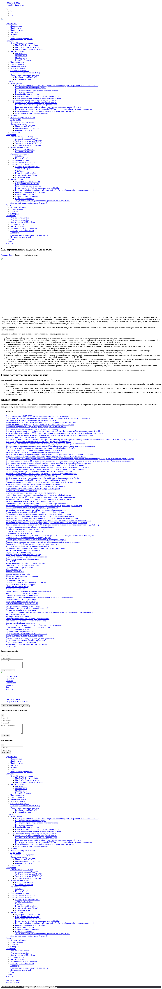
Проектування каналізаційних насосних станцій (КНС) (37, 96)
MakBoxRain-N (21, 56)
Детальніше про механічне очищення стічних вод (26, 621)
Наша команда (16, 26)
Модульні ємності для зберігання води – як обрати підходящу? (31, 493)
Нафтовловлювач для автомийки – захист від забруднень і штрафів (33, 489)
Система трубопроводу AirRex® (28, 145)
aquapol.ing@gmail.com (15, 5)
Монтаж (13, 115)
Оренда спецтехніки (18, 124)
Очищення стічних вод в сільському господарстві (26, 582)
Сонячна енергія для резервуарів (19, 533)
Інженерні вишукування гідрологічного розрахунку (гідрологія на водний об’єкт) (48, 107)
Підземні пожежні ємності (16, 580)
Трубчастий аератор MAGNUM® (28, 141)
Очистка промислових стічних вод (24, 75)
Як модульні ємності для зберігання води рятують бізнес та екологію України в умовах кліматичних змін (48, 521)
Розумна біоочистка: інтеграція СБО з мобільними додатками (31, 501)
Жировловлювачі (17, 64)
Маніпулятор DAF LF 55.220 (26, 126)
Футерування (15, 120)
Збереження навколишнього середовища (22, 576)
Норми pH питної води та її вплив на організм (24, 531)
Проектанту (10, 205)
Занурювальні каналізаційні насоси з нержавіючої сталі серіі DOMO (42, 201)
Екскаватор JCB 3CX (23, 130)
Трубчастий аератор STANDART (28, 143)
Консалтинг (15, 133)
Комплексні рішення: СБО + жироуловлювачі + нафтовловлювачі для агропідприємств (41, 497)
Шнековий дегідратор (24, 79)
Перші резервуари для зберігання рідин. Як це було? (27, 608)
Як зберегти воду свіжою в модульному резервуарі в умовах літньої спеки (36, 427)
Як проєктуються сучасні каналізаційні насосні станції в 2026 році (33, 420)
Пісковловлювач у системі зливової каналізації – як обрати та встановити (35, 486)
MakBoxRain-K (21, 58)
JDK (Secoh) (20, 156)
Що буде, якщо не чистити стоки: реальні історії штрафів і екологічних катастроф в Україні (42, 478)
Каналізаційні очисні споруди (27, 94)
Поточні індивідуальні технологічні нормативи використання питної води (45, 111)
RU (11, 11)
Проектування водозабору (25, 92)
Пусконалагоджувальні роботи (22, 118)
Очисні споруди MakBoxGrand (22, 222)
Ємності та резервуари (19, 71)
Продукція (10, 41)
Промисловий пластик (19, 147)
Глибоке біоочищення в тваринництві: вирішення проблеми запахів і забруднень (38, 495)
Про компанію (11, 24)
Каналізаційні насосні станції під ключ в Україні (25, 563)
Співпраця (14, 214)
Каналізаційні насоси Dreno (21, 165)
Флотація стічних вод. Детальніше (19, 617)
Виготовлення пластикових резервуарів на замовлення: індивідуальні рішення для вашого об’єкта (45, 444)
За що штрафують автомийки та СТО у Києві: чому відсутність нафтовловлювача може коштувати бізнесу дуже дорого (54, 433)
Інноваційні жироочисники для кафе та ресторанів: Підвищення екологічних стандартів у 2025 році (46, 523)
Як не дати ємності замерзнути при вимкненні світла (28, 546)
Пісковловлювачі (17, 62)
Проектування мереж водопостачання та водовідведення (38, 98)
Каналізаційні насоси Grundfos (22, 162)
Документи (15, 32)
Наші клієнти (15, 28)
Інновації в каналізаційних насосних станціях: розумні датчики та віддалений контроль (41, 474)
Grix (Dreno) (20, 171)
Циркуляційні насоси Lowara (27, 184)
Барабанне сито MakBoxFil (26, 77)
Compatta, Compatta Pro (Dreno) (27, 167)
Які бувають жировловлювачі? (18, 629)
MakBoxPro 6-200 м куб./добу (27, 47)
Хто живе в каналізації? (15, 614)
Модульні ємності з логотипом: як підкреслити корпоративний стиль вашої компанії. (40, 516)
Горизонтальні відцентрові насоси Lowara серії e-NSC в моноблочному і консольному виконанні (54, 190)
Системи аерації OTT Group (21, 137)
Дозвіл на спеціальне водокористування (31, 113)
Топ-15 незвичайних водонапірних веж (22, 604)
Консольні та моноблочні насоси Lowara (31, 192)
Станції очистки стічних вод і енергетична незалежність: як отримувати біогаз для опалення (43, 482)
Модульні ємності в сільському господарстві (24, 593)
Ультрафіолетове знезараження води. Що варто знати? (27, 619)
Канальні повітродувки (19, 160)
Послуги (9, 81)
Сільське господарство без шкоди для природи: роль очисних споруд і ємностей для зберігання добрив (47, 465)
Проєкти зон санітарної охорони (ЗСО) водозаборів (36, 105)
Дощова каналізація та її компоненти (20, 623)
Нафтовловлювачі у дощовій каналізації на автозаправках (29, 627)
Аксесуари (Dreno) (22, 177)
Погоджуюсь (28, 987)
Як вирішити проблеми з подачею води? (22, 602)
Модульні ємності (17, 69)
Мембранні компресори (20, 154)
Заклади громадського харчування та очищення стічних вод (30, 638)
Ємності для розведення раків (18, 574)
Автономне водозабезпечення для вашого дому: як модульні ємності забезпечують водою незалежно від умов (50, 535)
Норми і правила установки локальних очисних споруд (28, 591)
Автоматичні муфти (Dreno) (26, 175)
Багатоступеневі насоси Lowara (28, 186)
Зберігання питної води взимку (18, 553)
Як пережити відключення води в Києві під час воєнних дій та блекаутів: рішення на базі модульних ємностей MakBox (54, 431)
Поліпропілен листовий (25, 150)
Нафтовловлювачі (17, 51)
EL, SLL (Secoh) (21, 158)
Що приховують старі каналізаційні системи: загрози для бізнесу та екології (36, 480)
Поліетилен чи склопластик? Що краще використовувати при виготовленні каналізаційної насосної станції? (50, 612)
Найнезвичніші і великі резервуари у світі (22, 606)
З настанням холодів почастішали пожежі (22, 559)
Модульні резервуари (19, 224)
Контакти (9, 243)
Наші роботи (11, 216)
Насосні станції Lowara (24, 199)
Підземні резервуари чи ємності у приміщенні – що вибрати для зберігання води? (39, 514)
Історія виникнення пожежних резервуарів (23, 550)
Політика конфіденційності (21, 39)
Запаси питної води (14, 578)
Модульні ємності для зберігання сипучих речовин (26, 557)
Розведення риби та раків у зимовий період (23, 555)
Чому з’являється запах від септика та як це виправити (28, 437)
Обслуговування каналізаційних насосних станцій (26, 634)
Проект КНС (11, 561)
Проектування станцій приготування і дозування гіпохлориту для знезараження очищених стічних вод (57, 86)
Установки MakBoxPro (19, 220)
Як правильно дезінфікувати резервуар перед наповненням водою (32, 429)
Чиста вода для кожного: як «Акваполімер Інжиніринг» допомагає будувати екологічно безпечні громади (48, 463)
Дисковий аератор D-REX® (26, 139)
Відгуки (9, 241)
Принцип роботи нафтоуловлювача (20, 567)
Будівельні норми (17, 209)
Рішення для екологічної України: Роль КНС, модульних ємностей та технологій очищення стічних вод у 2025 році (52, 525)
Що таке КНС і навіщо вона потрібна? (21, 491)
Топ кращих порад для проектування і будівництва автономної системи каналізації (39, 597)
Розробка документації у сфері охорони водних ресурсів (33, 101)
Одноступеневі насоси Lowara (27, 182)
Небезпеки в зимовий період (17, 587)
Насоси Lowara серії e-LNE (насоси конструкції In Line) (37, 188)
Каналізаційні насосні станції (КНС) (25, 73)
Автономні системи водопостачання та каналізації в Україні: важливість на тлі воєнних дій (43, 542)
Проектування (16, 83)
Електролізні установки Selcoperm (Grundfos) (28, 203)
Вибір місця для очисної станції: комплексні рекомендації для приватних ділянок (38, 442)
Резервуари (14, 233)
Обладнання (11, 135)
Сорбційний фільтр (23, 60)
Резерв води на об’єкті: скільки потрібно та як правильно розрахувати (34, 450)
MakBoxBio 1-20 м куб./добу (26, 45)
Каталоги (14, 211)
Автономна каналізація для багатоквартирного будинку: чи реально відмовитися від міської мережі (46, 457)
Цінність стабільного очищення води (21, 599)
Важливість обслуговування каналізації (22, 595)
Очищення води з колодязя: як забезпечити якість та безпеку (30, 527)
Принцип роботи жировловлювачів (20, 631)
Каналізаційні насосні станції (22, 231)
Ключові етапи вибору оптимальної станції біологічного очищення (33, 484)
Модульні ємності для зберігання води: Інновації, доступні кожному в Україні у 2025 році (42, 518)
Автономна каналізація (15, 572)
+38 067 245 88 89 (13, 3)
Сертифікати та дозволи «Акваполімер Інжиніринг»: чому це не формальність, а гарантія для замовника (48, 418)
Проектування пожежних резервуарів (30, 88)
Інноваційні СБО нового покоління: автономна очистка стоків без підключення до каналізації (44, 506)
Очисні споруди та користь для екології (21, 642)
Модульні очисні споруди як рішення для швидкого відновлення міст (34, 452)
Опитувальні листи (18, 207)
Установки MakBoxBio (19, 218)
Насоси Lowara (16, 179)
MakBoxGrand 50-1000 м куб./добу (29, 49)
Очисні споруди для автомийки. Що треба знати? (26, 640)
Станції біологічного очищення (23, 43)
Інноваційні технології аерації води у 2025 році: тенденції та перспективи (36, 510)
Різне (12, 239)
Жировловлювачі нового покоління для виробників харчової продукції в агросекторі (40, 499)
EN (11, 15)
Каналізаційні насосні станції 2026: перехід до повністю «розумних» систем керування (41, 422)
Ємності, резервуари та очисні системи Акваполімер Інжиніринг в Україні (36, 540)
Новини (13, 34)
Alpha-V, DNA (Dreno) (24, 169)
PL (11, 13)
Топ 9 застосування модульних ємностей (22, 565)
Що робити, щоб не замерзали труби (20, 585)
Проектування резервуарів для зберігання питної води (37, 90)
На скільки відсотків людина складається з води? (25, 529)
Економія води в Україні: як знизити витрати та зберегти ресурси (32, 544)
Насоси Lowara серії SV (24, 194)
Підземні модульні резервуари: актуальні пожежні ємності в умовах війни (35, 548)
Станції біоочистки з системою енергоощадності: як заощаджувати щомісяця (37, 503)
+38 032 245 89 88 (17, 701)
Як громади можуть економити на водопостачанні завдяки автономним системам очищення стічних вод (48, 467)
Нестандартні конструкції (20, 237)
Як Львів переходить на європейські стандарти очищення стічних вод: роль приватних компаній (45, 469)
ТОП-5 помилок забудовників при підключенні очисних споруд (31, 476)
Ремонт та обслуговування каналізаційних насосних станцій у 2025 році (35, 512)
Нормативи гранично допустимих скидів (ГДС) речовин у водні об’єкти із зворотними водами (53, 109)
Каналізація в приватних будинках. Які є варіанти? (26, 644)
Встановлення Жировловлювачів (23, 228)
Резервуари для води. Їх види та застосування (24, 636)
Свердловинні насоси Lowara (27, 197)
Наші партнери (16, 30)
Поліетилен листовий (24, 152)
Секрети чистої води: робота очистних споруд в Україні (28, 538)
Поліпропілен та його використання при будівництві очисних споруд (34, 625)
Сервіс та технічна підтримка (22, 122)
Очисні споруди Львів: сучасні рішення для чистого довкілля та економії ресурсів (39, 472)
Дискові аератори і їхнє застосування (21, 610)
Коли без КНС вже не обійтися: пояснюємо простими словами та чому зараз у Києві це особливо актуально (49, 435)
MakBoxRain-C (21, 54)
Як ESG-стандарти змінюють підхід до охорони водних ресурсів (32, 508)
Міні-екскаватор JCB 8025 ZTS (27, 128)
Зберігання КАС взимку (16, 589)
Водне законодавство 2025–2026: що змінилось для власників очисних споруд (37, 416)
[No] (56, 987)
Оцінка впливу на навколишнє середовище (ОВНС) (36, 103)
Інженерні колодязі (18, 66)
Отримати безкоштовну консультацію (15, 706)
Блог (12, 37)
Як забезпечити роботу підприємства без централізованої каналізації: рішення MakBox (41, 448)
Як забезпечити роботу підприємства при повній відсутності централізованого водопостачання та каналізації (50, 454)
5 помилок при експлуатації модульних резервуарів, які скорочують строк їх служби (40, 425)
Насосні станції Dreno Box (26, 173)
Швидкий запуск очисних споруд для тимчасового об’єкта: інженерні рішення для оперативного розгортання (50, 446)
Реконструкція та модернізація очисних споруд (29, 235)
